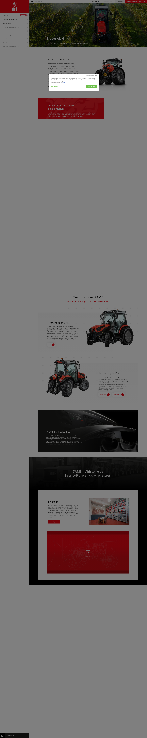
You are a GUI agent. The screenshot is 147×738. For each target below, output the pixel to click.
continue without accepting (91, 75)
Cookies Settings (54, 86)
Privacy (63, 82)
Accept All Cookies (91, 86)
